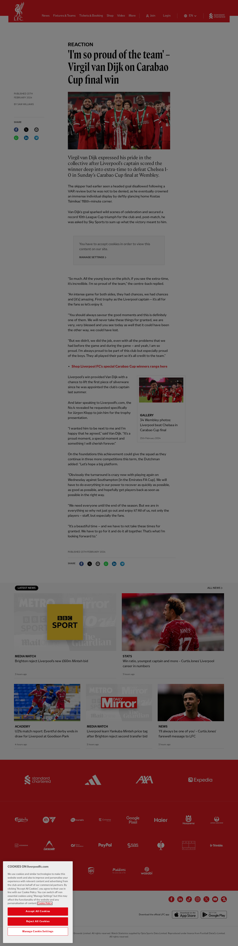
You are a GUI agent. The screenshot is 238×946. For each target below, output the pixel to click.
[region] (38, 902)
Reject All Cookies (38, 921)
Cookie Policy (45, 903)
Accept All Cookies (38, 911)
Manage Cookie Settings (37, 931)
